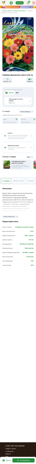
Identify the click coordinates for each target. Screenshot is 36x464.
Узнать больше (25, 112)
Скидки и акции (10, 448)
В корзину (25, 460)
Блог (28, 157)
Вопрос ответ (18, 181)
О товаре (6, 181)
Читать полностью (9, 216)
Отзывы (31, 181)
